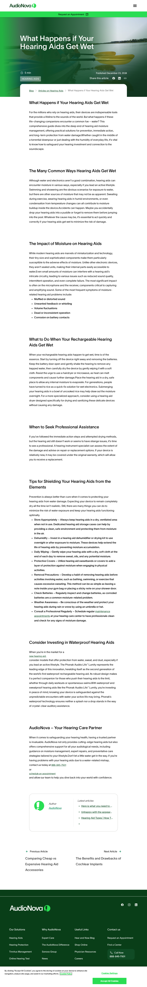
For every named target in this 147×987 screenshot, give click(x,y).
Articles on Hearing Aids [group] (50, 90)
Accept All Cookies (109, 981)
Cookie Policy (66, 974)
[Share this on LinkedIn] (119, 78)
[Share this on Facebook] (113, 78)
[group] (56, 808)
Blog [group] (31, 90)
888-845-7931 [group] (58, 765)
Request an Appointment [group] (71, 14)
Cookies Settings (109, 973)
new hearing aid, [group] (37, 656)
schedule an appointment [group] (42, 773)
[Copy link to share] (125, 78)
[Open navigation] (135, 6)
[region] (73, 977)
